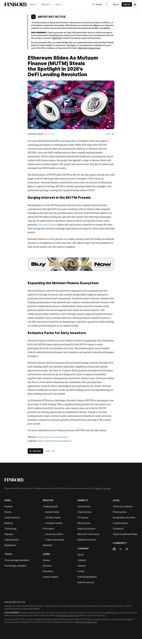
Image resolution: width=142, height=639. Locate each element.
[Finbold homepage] (71, 479)
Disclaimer (118, 528)
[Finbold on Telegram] (126, 549)
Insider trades (51, 512)
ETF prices (83, 517)
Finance (8, 506)
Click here (57, 38)
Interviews (48, 571)
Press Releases (36, 134)
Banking (8, 523)
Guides (46, 560)
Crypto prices (84, 512)
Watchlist (47, 545)
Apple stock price (86, 528)
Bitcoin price (84, 523)
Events (81, 571)
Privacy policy (120, 512)
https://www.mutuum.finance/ (53, 436)
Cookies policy (120, 523)
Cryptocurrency (12, 517)
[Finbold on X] (120, 549)
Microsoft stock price (88, 534)
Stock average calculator (16, 560)
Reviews (47, 565)
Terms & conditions (123, 506)
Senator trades (52, 517)
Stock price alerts (53, 534)
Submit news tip (86, 582)
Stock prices (84, 506)
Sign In (116, 4)
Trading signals (50, 506)
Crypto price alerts (53, 539)
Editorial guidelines (87, 576)
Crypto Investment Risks (125, 534)
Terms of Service (103, 488)
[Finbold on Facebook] (114, 549)
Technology (10, 528)
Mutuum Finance (47, 224)
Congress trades (52, 523)
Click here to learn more (89, 48)
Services (48, 500)
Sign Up (126, 4)
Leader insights (50, 576)
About (81, 554)
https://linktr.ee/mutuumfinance (55, 440)
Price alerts (48, 528)
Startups (8, 534)
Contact (82, 560)
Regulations (10, 545)
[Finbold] (15, 4)
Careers (82, 565)
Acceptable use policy (124, 517)
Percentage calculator (15, 565)
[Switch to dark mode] (135, 4)
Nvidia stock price (87, 539)
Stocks (8, 512)
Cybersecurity (11, 539)
